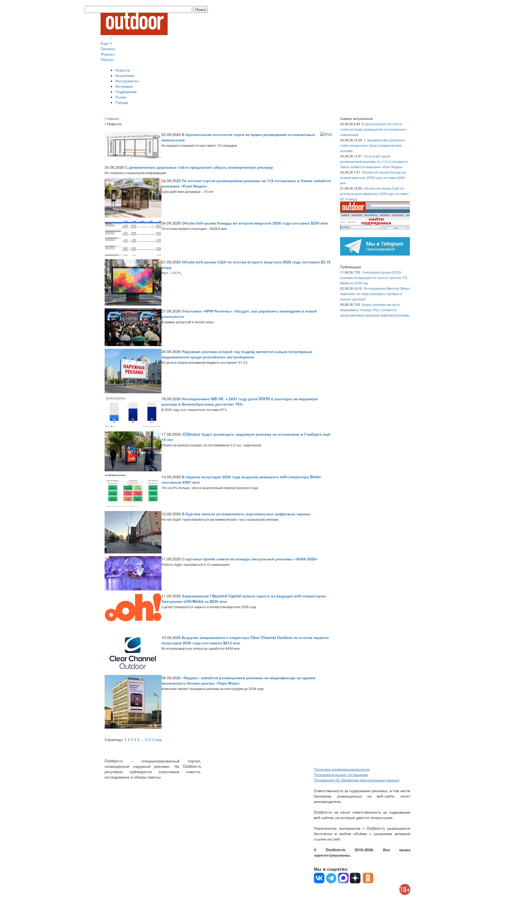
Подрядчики (126, 91)
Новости (122, 70)
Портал (107, 59)
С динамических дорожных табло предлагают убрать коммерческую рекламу (372, 145)
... (142, 739)
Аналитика (124, 75)
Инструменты (127, 80)
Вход (105, 38)
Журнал (108, 54)
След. (157, 739)
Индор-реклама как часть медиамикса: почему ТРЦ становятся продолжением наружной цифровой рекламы (375, 309)
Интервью (124, 86)
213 (148, 739)
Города (121, 102)
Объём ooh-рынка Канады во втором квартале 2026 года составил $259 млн (373, 177)
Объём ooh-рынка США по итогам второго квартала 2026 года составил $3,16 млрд (374, 193)
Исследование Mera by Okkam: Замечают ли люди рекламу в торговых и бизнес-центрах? (375, 293)
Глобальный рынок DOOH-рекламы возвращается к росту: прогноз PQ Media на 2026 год (373, 277)
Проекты (108, 48)
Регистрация (123, 38)
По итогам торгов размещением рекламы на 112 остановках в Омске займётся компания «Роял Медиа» (373, 161)
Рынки (120, 97)
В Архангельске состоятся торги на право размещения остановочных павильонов (373, 129)
